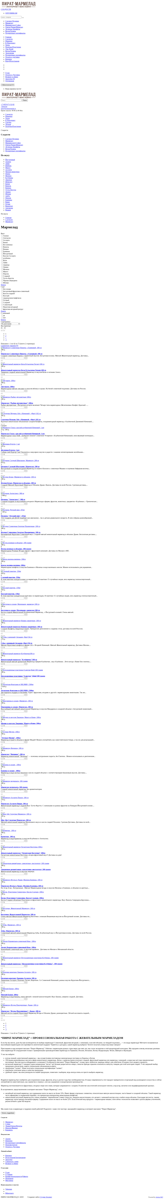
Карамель (9, 1130)
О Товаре (8, 1174)
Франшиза (9, 1178)
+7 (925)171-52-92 (7, 104)
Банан (7, 184)
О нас (7, 1172)
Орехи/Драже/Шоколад (14, 145)
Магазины (9, 1180)
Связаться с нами (11, 1162)
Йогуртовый (10, 160)
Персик (8, 198)
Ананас (8, 162)
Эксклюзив (9, 53)
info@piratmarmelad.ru (8, 108)
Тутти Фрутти (10, 190)
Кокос (7, 202)
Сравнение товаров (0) (9, 346)
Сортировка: (5, 322)
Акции (8, 1139)
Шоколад (8, 182)
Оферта (25, 1176)
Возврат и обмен (11, 1164)
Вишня (8, 210)
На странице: (6, 326)
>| (6, 340)
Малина (8, 176)
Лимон (8, 192)
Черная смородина (12, 172)
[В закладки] (2, 362)
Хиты (7, 45)
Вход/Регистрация (12, 61)
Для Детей (9, 49)
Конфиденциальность (13, 1176)
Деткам (8, 124)
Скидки (8, 122)
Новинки (8, 41)
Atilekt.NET (159, 1197)
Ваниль (8, 186)
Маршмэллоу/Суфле (13, 143)
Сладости (9, 39)
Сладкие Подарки (12, 139)
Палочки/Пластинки (13, 47)
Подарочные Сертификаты (15, 1143)
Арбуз (7, 196)
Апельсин (9, 208)
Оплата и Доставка (12, 1147)
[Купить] (2, 360)
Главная (8, 37)
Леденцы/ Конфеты (12, 147)
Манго (7, 168)
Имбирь (8, 166)
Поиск (25, 100)
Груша (7, 204)
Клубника (9, 178)
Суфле (7, 1124)
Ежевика (8, 200)
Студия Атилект (46, 1197)
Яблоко (8, 194)
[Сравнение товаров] (4, 362)
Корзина (8, 59)
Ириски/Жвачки (11, 1128)
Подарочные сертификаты (15, 55)
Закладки (8, 1159)
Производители (11, 1145)
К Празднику (10, 43)
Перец (7, 174)
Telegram (4, 106)
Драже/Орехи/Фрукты (13, 1126)
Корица (8, 188)
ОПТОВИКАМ (11, 13)
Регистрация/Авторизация (15, 1157)
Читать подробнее (8, 1113)
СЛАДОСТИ (6, 9)
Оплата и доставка (12, 57)
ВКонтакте (9, 1193)
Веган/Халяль (10, 51)
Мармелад (9, 141)
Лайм (7, 164)
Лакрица (8, 180)
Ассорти (8, 170)
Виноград (9, 206)
